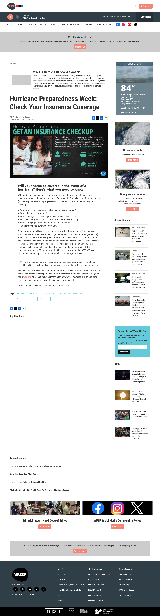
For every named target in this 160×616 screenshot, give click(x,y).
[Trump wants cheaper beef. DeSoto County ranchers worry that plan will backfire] (122, 278)
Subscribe (80, 46)
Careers (60, 595)
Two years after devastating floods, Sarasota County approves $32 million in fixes (139, 259)
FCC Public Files (94, 579)
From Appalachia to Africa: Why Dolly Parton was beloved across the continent (140, 433)
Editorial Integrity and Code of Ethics (45, 520)
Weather (21, 24)
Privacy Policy (124, 585)
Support (88, 24)
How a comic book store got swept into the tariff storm (139, 414)
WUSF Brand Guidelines (127, 590)
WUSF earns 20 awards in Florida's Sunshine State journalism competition (139, 236)
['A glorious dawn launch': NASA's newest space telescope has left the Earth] (122, 395)
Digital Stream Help (95, 595)
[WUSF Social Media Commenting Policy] (117, 508)
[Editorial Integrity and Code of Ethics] (45, 508)
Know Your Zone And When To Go (24, 474)
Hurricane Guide (132, 150)
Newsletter (62, 579)
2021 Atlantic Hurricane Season (56, 72)
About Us (61, 569)
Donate (146, 6)
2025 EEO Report (94, 590)
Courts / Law (136, 297)
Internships (62, 600)
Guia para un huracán (132, 194)
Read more (132, 159)
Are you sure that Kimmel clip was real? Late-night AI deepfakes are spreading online (139, 376)
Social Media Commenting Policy (70, 590)
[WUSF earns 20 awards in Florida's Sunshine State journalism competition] (122, 232)
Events (64, 24)
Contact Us (62, 574)
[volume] (17, 17)
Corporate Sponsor (126, 569)
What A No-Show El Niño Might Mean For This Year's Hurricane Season (39, 490)
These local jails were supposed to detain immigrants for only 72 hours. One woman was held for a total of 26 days (139, 308)
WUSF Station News (138, 228)
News (9, 24)
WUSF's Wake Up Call (79, 37)
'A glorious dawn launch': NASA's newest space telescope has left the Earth (139, 396)
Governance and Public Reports (99, 574)
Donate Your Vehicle (95, 600)
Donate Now (80, 551)
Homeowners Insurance (26, 299)
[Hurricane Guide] (132, 133)
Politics (134, 251)
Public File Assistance (96, 585)
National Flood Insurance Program (66, 299)
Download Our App (126, 574)
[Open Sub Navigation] (14, 24)
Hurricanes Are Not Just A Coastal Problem (28, 482)
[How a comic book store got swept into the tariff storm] (122, 415)
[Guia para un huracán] (132, 179)
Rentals (44, 299)
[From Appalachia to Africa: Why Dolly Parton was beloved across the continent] (122, 432)
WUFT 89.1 (65, 285)
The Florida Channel (95, 569)
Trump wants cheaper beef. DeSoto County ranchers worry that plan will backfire (139, 282)
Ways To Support (125, 579)
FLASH (21, 262)
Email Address (125, 343)
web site (27, 277)
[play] (10, 17)
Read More (45, 526)
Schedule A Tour (125, 595)
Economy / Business (138, 274)
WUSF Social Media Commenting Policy (117, 520)
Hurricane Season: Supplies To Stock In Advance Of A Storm (35, 466)
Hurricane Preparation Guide (71, 294)
